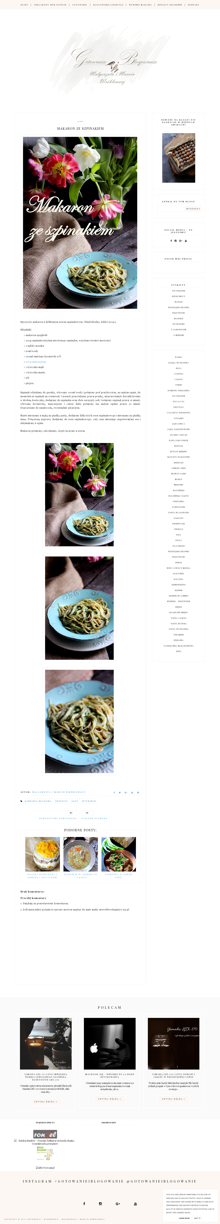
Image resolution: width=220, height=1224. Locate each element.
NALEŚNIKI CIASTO (178, 496)
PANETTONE (178, 507)
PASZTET (178, 518)
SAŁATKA (178, 579)
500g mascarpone (36, 361)
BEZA (179, 368)
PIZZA (178, 540)
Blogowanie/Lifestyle (108, 5)
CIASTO (179, 379)
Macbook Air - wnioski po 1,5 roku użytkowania (109, 1075)
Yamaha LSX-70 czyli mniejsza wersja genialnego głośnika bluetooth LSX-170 (45, 1077)
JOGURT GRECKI (178, 435)
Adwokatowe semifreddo (58, 818)
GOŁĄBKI (178, 418)
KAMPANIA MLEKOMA (38, 801)
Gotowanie (79, 5)
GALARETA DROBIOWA (179, 412)
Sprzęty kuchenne (170, 5)
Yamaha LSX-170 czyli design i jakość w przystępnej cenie (173, 1075)
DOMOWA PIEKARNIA (179, 390)
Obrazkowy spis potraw (50, 5)
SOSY (75, 801)
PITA (178, 534)
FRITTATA (178, 407)
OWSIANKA (178, 501)
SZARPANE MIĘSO (178, 612)
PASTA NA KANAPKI (178, 512)
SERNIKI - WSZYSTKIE (178, 601)
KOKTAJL (178, 445)
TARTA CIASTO (179, 618)
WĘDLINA (179, 640)
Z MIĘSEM (178, 335)
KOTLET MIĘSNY (178, 451)
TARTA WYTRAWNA (179, 629)
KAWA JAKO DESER (178, 440)
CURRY (178, 384)
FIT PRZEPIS (178, 290)
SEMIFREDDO (179, 584)
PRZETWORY (178, 312)
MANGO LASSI (178, 473)
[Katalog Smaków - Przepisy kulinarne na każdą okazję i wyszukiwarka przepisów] (45, 1143)
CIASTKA (178, 373)
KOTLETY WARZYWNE (178, 457)
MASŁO (178, 479)
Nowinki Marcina (140, 5)
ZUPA (179, 651)
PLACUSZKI (179, 546)
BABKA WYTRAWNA (178, 362)
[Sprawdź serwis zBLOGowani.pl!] (45, 1167)
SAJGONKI (178, 573)
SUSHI (178, 607)
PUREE (178, 562)
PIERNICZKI (178, 523)
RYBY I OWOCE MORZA (179, 568)
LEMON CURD (179, 468)
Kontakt (193, 5)
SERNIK (179, 590)
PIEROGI (178, 529)
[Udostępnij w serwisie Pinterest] (138, 793)
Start (24, 5)
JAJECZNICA (178, 423)
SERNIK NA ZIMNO (178, 595)
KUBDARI (178, 462)
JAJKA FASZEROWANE (178, 429)
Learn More (184, 1218)
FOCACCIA (178, 401)
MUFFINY (178, 484)
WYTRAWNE (89, 801)
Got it (197, 1218)
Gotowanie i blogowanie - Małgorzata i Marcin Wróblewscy (66, 1219)
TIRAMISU (178, 634)
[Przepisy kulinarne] (45, 1159)
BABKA (178, 357)
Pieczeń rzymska (95, 818)
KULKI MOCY (178, 296)
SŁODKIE (178, 318)
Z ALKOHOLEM (178, 329)
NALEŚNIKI (178, 490)
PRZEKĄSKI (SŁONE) (178, 307)
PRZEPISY (61, 801)
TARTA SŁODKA (179, 623)
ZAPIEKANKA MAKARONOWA (179, 645)
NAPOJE (179, 302)
